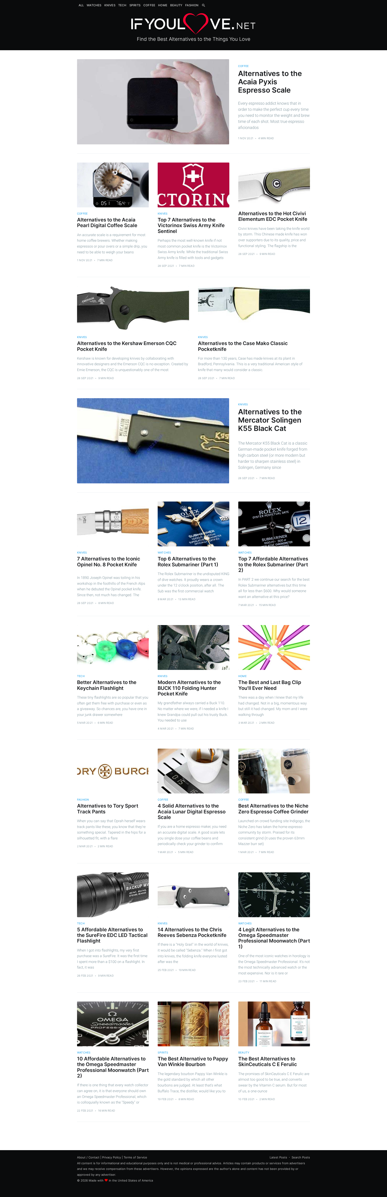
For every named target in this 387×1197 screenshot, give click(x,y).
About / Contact (88, 1157)
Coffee (149, 5)
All (81, 5)
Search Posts (301, 1157)
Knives (109, 5)
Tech (122, 5)
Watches (94, 5)
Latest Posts (278, 1157)
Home (162, 5)
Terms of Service (135, 1157)
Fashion (191, 5)
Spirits (134, 5)
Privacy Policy (111, 1157)
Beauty (176, 5)
